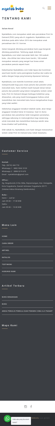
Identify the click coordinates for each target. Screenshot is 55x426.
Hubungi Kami (9, 271)
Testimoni (7, 264)
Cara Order (7, 243)
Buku (4, 304)
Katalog (6, 257)
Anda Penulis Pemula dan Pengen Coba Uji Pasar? (27, 311)
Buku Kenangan (10, 297)
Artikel (5, 250)
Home (4, 236)
